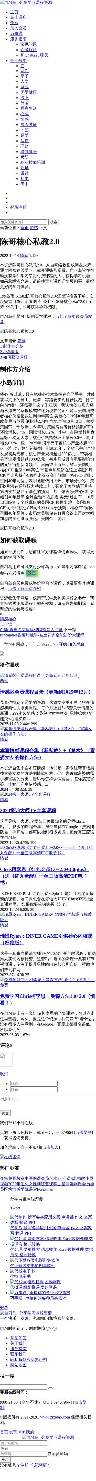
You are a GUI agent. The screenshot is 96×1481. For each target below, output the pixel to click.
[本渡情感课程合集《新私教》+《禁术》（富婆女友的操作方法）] (48, 734)
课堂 (33, 1189)
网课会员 (41, 1178)
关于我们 (18, 1343)
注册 (24, 1465)
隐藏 (21, 341)
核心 (12, 619)
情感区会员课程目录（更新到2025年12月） (46, 692)
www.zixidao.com (55, 1417)
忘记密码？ (41, 1465)
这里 (32, 573)
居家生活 (28, 108)
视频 (4, 1184)
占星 (61, 1184)
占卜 (24, 97)
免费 (14, 23)
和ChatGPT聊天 (34, 55)
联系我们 (18, 1354)
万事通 (16, 33)
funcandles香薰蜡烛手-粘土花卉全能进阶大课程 (42, 635)
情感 (24, 119)
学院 (24, 1189)
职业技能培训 (32, 162)
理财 (24, 146)
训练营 (43, 1184)
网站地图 (18, 1365)
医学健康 (28, 92)
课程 (53, 1184)
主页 (14, 12)
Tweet (15, 1208)
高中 (24, 184)
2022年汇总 (18, 1184)
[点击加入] (50, 1147)
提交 (5, 1113)
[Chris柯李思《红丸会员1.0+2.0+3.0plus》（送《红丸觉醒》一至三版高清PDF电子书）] (48, 853)
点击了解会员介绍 (24, 588)
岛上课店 (18, 17)
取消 (4, 1074)
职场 (24, 168)
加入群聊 (76, 644)
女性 (33, 1184)
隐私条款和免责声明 (28, 1359)
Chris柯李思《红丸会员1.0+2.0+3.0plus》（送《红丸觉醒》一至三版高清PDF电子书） (44, 876)
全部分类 (18, 60)
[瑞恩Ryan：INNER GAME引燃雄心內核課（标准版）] (48, 920)
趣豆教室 (16, 1178)
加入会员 (18, 28)
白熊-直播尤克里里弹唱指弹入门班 (31, 629)
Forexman (45, 1189)
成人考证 (28, 124)
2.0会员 (64, 1178)
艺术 (53, 1178)
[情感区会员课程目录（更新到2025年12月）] (41, 675)
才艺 (24, 130)
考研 (24, 157)
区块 (8, 1189)
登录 (4, 1307)
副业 (24, 87)
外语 (24, 103)
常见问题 (28, 44)
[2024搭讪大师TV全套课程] (25, 794)
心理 (24, 114)
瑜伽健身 (28, 151)
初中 (24, 178)
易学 (24, 135)
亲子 (24, 76)
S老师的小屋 (82, 1178)
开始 (63, 644)
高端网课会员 (78, 1184)
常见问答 (18, 1338)
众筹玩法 (28, 50)
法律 (24, 141)
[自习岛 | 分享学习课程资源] (26, 2)
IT (22, 66)
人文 (24, 81)
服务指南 (18, 39)
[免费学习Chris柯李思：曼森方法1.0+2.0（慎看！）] (47, 979)
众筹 (4, 1178)
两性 (24, 70)
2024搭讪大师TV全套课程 (28, 810)
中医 (29, 1178)
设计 (24, 173)
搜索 (53, 222)
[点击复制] (83, 1132)
